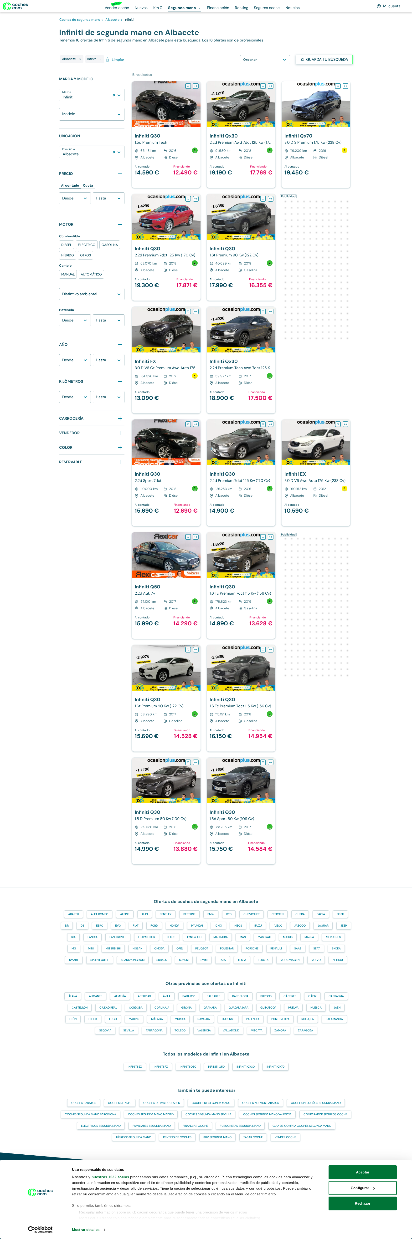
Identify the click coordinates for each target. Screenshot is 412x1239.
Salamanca (334, 1019)
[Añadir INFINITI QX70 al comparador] (345, 86)
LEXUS (171, 937)
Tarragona (154, 1030)
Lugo (113, 1019)
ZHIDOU (338, 960)
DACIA (321, 914)
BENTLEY (165, 914)
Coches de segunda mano (211, 1103)
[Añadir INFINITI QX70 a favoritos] (338, 86)
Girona (186, 1008)
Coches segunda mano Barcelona (90, 1114)
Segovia (105, 1030)
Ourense (228, 1019)
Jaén (337, 1008)
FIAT (136, 926)
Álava (72, 996)
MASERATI (264, 937)
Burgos (266, 996)
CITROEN (277, 914)
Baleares (213, 996)
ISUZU (258, 926)
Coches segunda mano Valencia (267, 1114)
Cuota (88, 185)
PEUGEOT (201, 948)
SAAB (297, 948)
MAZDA (309, 937)
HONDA (174, 926)
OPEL (179, 948)
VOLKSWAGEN (289, 960)
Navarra (203, 1019)
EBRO (99, 926)
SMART (73, 960)
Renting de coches (177, 1137)
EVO (118, 926)
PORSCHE (252, 948)
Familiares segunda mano (152, 1126)
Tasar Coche (253, 1137)
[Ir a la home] (15, 6)
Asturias (144, 996)
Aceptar (362, 1172)
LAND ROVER (117, 937)
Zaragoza (305, 1030)
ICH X (218, 926)
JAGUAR (323, 926)
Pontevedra (280, 1019)
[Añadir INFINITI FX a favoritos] (188, 311)
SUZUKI (184, 960)
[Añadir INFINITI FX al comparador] (196, 311)
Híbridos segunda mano (133, 1137)
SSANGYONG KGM (132, 960)
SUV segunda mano (217, 1137)
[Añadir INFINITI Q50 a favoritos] (188, 537)
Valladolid (231, 1030)
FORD (154, 926)
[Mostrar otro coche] (166, 123)
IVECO (278, 926)
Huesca (316, 1008)
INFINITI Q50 (216, 1067)
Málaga (157, 1019)
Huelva (293, 1008)
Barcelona (240, 996)
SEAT (316, 948)
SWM (204, 960)
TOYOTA (263, 960)
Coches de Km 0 (119, 1103)
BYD (229, 914)
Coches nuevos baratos (260, 1103)
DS (82, 926)
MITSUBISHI (113, 948)
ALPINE (124, 914)
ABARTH (73, 914)
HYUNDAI (197, 926)
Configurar (360, 1188)
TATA (222, 960)
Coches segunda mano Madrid (151, 1114)
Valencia (204, 1030)
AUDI (144, 914)
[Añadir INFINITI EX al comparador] (345, 424)
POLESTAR (227, 948)
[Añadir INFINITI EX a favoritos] (338, 424)
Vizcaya (257, 1030)
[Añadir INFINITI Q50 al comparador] (196, 537)
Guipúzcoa (268, 1008)
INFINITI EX (135, 1067)
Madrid (134, 1019)
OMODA (159, 948)
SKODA (336, 948)
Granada (210, 1008)
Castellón (80, 1008)
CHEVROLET (251, 914)
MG (74, 948)
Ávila (166, 996)
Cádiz (312, 996)
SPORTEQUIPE (99, 960)
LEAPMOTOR (146, 937)
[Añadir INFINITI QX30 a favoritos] (263, 86)
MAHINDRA (220, 937)
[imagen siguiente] (197, 104)
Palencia (252, 1019)
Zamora (280, 1030)
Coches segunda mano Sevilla (208, 1114)
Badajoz (188, 996)
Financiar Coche (195, 1126)
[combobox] (63, 97)
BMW (210, 914)
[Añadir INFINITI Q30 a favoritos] (188, 86)
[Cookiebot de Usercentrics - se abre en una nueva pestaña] (40, 1229)
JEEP (343, 926)
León (73, 1019)
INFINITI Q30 (188, 1067)
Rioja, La (307, 1019)
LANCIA (93, 937)
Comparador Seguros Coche (325, 1114)
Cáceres (289, 996)
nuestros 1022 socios (110, 1177)
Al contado (70, 185)
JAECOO (300, 926)
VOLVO (316, 960)
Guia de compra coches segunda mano (302, 1126)
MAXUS (288, 937)
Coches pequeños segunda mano (316, 1103)
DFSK (340, 914)
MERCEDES (333, 937)
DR (67, 926)
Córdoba (136, 1008)
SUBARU (161, 960)
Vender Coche (285, 1137)
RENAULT (276, 948)
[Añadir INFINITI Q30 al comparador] (196, 86)
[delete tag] (80, 59)
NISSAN (137, 948)
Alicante (95, 996)
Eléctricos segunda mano (101, 1126)
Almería (120, 996)
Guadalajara (238, 1008)
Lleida (92, 1019)
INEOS (238, 926)
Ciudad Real (108, 1008)
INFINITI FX (161, 1067)
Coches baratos (83, 1103)
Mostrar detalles (85, 1230)
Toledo (180, 1030)
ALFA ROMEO (99, 914)
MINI (91, 948)
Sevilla (128, 1030)
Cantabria (336, 996)
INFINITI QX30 (246, 1067)
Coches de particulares (161, 1103)
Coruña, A (161, 1008)
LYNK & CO (194, 937)
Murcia (180, 1019)
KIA (73, 937)
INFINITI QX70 (275, 1067)
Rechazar (363, 1203)
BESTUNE (189, 914)
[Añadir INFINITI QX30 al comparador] (270, 86)
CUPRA (300, 914)
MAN (243, 937)
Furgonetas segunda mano (240, 1126)
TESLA (242, 960)
